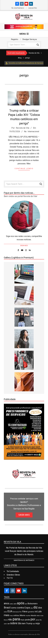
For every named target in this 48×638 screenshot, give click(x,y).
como (14, 607)
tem (24, 623)
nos (38, 615)
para (16, 619)
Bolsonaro (33, 603)
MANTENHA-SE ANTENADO (24, 560)
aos (15, 604)
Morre (22, 615)
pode (27, 619)
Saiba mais (24, 515)
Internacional (33, 131)
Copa (27, 607)
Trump (29, 623)
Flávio (25, 611)
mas (11, 615)
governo (31, 612)
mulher (28, 615)
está (5, 612)
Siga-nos (24, 245)
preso (37, 620)
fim (20, 612)
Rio (41, 620)
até (26, 604)
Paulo (22, 620)
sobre (13, 623)
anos (6, 603)
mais (6, 615)
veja (37, 623)
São (20, 623)
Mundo (33, 615)
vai (34, 624)
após (20, 603)
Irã (36, 612)
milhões (16, 615)
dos (40, 607)
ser (8, 624)
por (32, 619)
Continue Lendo (24, 168)
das (31, 608)
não (10, 619)
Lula (39, 611)
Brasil (7, 607)
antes (11, 604)
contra (20, 607)
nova (41, 615)
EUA (9, 611)
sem (5, 624)
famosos (16, 612)
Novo (5, 620)
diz (35, 607)
